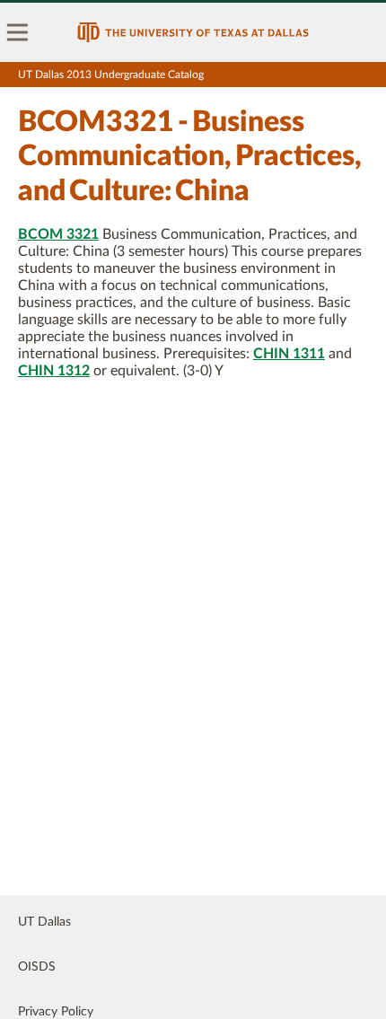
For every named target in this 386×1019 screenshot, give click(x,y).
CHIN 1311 (289, 354)
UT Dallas (44, 922)
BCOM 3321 (58, 234)
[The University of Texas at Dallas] (193, 32)
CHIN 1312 (54, 371)
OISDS (37, 967)
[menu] (18, 32)
